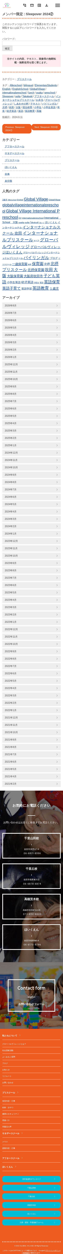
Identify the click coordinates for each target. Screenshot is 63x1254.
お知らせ (6, 1070)
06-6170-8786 (32, 945)
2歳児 (4, 200)
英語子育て (11, 288)
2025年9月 (11, 386)
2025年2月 (11, 438)
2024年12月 (11, 452)
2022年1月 (11, 710)
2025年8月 (11, 394)
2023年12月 (11, 541)
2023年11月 (11, 548)
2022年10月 (11, 644)
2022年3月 (11, 695)
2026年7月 (11, 313)
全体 (7, 174)
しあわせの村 (21, 103)
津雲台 (36, 283)
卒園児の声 (6, 1127)
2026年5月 (11, 327)
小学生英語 (49, 107)
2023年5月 (11, 592)
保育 (29, 264)
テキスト (35, 103)
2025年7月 (11, 401)
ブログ (54, 258)
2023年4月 (11, 600)
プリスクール (24, 79)
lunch (31, 92)
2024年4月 (11, 511)
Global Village (36, 199)
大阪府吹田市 (33, 276)
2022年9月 (11, 651)
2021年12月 (11, 717)
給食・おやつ (7, 1107)
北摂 (4, 107)
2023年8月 (11, 570)
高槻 (39, 111)
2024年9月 (11, 474)
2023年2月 (11, 614)
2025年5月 (11, 416)
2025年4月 (11, 423)
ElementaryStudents (46, 85)
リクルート (6, 1076)
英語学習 (26, 288)
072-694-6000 (32, 914)
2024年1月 (11, 533)
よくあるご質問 (8, 1057)
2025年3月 (11, 430)
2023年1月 (11, 622)
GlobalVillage (37, 89)
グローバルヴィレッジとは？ (14, 1044)
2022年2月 (11, 703)
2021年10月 (11, 732)
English (6, 89)
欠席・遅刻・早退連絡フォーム (31, 1222)
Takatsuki (27, 96)
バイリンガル (49, 103)
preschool (49, 92)
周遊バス (6, 1120)
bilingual (28, 85)
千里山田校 (31, 1188)
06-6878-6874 (32, 884)
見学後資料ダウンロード (31, 1179)
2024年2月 (11, 526)
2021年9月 (11, 739)
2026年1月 (11, 357)
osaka (39, 92)
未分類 (8, 181)
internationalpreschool (14, 92)
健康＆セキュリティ (10, 1114)
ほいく (41, 222)
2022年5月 (11, 680)
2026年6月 (11, 320)
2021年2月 (11, 784)
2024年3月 (11, 519)
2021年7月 (11, 754)
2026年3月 (11, 342)
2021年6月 (11, 761)
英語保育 (52, 282)
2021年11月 (11, 725)
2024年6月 (11, 497)
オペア (36, 241)
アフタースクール (44, 96)
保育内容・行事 (8, 1101)
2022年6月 (11, 673)
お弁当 (39, 100)
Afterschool (16, 85)
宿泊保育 (27, 107)
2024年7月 (11, 489)
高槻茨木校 (31, 1205)
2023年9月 (11, 563)
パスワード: (8, 39)
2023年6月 (11, 585)
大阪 (18, 107)
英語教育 (30, 111)
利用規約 (26, 1253)
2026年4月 (11, 335)
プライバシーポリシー (53, 1250)
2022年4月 (11, 688)
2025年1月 (11, 445)
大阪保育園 (15, 276)
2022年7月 (11, 666)
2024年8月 (11, 482)
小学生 (37, 107)
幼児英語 (11, 111)
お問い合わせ (7, 1083)
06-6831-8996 (32, 853)
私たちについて (9, 1035)
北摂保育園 (36, 270)
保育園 (37, 264)
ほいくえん (11, 167)
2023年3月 (11, 607)
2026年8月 (11, 305)
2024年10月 (11, 467)
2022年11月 (11, 636)
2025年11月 (11, 371)
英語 (20, 111)
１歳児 (54, 288)
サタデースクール (14, 153)
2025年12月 (11, 364)
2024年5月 (11, 504)
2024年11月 (11, 460)
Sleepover (7, 96)
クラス (5, 1142)
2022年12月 (11, 629)
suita (17, 96)
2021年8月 (11, 747)
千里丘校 (31, 1196)
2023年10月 (11, 555)
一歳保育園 (19, 264)
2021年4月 (11, 776)
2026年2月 (11, 349)
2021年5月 (11, 769)
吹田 (11, 107)
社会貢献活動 (7, 1050)
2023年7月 (11, 577)
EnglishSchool (20, 89)
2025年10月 (11, 379)
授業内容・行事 (8, 1148)
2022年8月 (11, 658)
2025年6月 (11, 408)
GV (20, 218)
